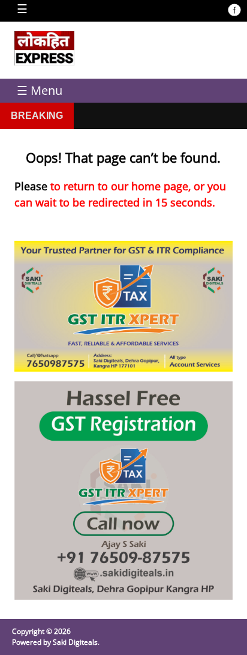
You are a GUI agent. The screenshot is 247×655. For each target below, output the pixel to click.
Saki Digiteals (75, 642)
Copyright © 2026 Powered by (41, 636)
